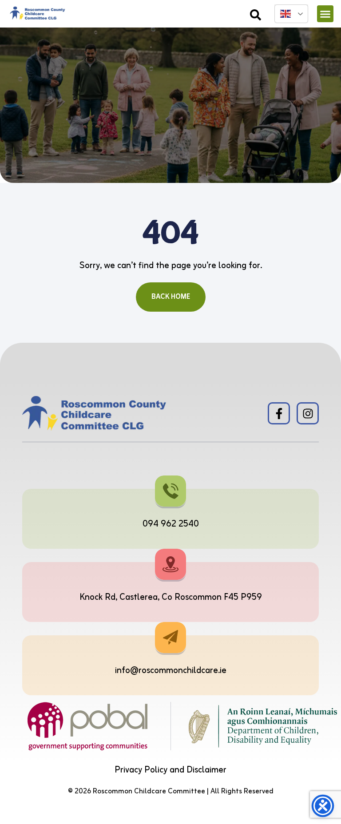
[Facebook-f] (279, 413)
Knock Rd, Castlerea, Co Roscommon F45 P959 (170, 597)
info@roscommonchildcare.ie (170, 670)
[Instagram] (308, 413)
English (291, 13)
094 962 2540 (171, 524)
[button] (325, 13)
